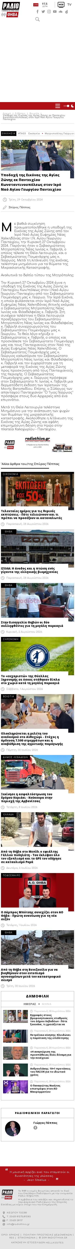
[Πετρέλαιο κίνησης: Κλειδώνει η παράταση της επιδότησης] (15, 1036)
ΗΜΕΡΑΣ (30, 1004)
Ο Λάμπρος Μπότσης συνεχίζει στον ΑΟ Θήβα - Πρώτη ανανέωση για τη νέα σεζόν (32, 915)
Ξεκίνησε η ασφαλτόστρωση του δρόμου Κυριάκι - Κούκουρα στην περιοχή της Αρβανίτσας (26, 797)
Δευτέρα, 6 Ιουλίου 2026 (22, 868)
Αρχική (7, 114)
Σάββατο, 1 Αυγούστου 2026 (24, 689)
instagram (49, 11)
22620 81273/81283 (20, 1216)
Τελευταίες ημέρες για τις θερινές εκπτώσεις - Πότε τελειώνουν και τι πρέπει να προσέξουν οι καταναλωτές (31, 514)
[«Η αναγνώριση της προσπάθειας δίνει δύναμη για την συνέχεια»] (15, 1053)
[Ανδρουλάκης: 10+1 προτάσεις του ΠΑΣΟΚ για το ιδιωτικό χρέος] (15, 1070)
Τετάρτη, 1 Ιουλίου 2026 (21, 925)
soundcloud (60, 11)
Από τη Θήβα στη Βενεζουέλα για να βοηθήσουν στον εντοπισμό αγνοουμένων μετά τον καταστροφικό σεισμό (31, 975)
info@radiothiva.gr (18, 1224)
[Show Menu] (58, 106)
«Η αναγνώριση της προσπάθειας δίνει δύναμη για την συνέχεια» (50, 1054)
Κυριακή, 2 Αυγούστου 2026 (24, 632)
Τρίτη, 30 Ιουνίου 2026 (20, 986)
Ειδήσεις (20, 114)
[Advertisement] (37, 62)
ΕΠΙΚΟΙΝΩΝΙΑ (27, 1237)
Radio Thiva (10, 9)
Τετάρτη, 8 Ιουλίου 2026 (21, 807)
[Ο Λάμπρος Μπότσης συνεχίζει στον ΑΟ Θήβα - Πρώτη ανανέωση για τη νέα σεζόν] (37, 892)
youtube (55, 11)
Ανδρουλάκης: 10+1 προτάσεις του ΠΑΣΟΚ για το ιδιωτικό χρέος (50, 1071)
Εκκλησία (34, 134)
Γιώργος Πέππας (45, 1123)
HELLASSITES (55, 1242)
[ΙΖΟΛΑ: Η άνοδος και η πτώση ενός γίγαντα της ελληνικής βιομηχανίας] (37, 548)
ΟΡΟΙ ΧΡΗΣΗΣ (10, 1235)
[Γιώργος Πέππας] (12, 1128)
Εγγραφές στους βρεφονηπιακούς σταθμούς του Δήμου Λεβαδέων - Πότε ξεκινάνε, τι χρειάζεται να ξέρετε (49, 1019)
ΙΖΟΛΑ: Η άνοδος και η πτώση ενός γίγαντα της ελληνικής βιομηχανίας (29, 570)
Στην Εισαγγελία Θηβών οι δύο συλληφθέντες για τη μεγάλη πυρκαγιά (32, 624)
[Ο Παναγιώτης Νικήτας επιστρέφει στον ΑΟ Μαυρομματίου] (15, 1086)
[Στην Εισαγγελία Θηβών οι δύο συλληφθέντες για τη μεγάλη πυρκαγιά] (37, 602)
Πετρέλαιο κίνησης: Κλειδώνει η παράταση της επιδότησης (50, 1036)
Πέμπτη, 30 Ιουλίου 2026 (22, 750)
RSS (11, 1237)
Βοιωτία (34, 114)
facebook (37, 11)
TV (69, 4)
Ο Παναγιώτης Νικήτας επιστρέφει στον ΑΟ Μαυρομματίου (45, 1088)
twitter (43, 11)
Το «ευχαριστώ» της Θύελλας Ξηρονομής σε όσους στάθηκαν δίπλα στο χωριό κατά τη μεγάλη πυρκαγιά (30, 679)
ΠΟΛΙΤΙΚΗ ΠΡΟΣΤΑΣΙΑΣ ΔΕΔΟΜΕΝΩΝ (47, 1235)
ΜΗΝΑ (46, 1004)
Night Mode (69, 106)
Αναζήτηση (37, 19)
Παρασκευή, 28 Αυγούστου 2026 (27, 524)
